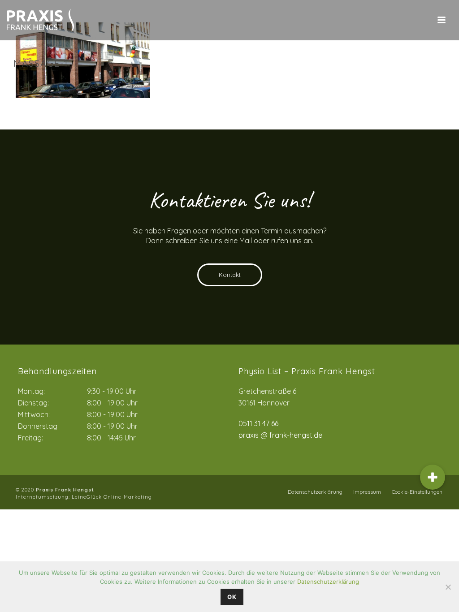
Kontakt (230, 274)
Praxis (393, 83)
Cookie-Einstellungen (417, 491)
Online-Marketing (128, 497)
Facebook (270, 492)
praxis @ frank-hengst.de (280, 435)
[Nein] (447, 586)
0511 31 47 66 (258, 423)
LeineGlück (88, 497)
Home (369, 83)
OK (232, 596)
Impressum (367, 491)
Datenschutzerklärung (315, 491)
